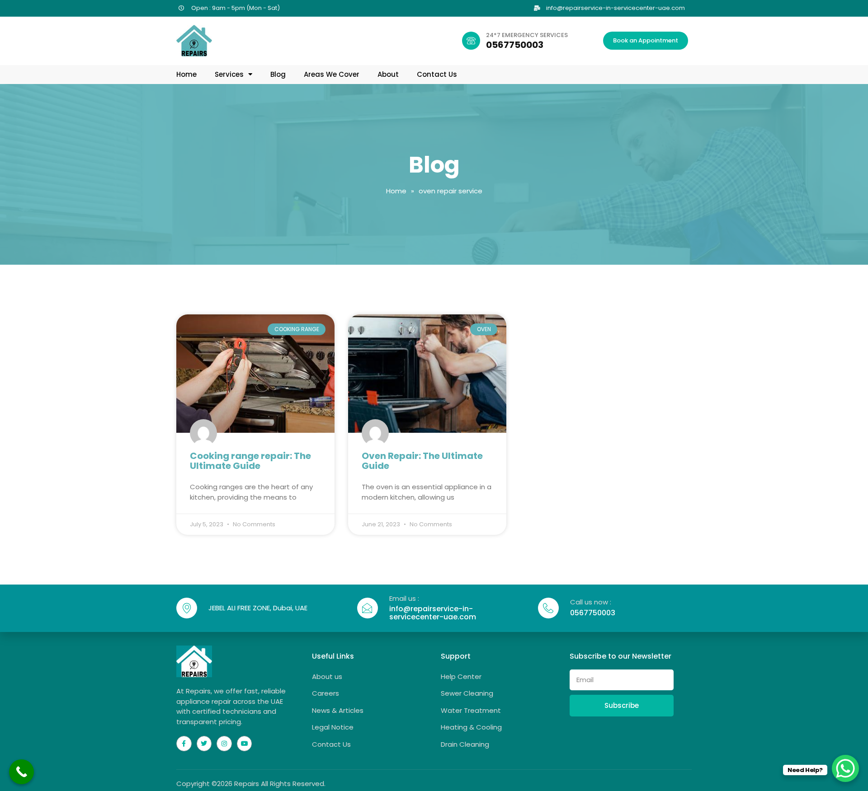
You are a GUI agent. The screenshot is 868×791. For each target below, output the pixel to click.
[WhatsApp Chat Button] (845, 768)
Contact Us (437, 74)
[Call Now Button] (21, 771)
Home (186, 74)
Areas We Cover (331, 74)
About (388, 74)
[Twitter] (204, 743)
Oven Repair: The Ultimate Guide (422, 460)
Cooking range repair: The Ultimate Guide (250, 460)
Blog (278, 74)
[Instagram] (224, 743)
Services (229, 74)
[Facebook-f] (184, 743)
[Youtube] (244, 743)
